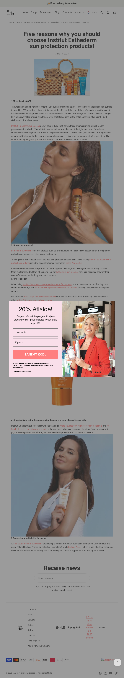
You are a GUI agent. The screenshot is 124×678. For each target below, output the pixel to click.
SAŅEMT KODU (35, 354)
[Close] (111, 304)
